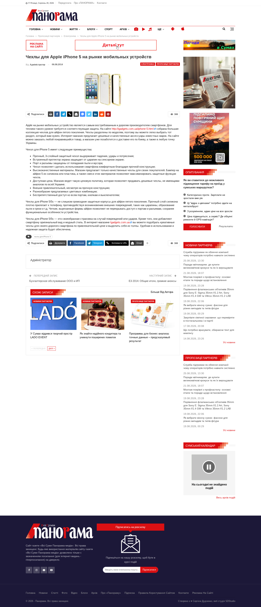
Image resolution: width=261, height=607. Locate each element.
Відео (74, 592)
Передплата (64, 3)
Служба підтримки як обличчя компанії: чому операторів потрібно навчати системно (209, 254)
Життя (73, 29)
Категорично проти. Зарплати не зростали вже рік (204, 196)
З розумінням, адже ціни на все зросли (209, 211)
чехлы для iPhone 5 (42, 237)
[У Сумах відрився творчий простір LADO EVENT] (53, 314)
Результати (226, 226)
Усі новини (229, 342)
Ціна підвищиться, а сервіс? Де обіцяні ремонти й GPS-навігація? (207, 218)
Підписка (129, 592)
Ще (160, 29)
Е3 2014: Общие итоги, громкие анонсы (152, 280)
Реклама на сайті (202, 592)
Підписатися (149, 569)
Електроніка (147, 64)
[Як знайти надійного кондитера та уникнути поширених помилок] (103, 314)
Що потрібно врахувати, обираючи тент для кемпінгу (208, 331)
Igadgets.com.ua (120, 222)
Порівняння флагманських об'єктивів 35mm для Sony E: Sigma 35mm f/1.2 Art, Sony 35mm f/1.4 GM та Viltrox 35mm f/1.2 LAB (208, 292)
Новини (55, 29)
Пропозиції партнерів (168, 64)
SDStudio (230, 601)
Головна (34, 29)
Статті (54, 592)
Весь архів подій (225, 497)
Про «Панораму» (111, 592)
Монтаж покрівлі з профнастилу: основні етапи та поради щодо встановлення (206, 279)
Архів (123, 29)
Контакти (102, 3)
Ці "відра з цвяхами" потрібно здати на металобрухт (207, 205)
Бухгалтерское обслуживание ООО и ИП (54, 280)
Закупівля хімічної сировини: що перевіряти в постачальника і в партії (208, 319)
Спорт (109, 29)
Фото (64, 592)
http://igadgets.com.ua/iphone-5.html (133, 128)
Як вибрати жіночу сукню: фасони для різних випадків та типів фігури (205, 307)
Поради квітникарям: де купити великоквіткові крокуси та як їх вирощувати (208, 266)
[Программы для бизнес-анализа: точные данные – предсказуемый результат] (152, 314)
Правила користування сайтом (156, 592)
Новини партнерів (42, 301)
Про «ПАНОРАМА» (84, 3)
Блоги (91, 29)
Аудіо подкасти (150, 29)
